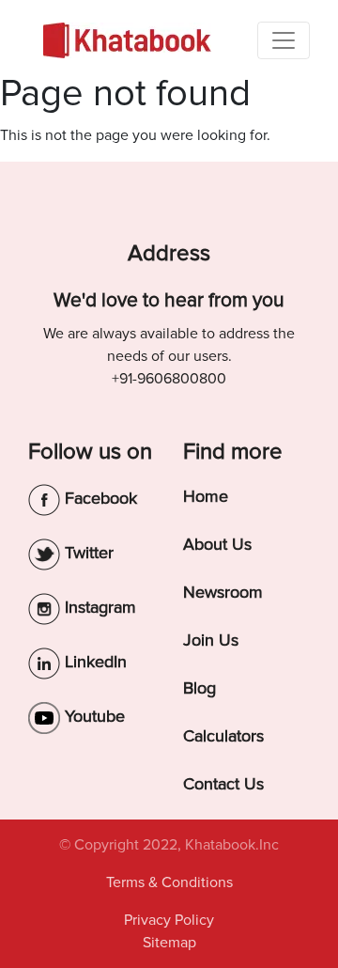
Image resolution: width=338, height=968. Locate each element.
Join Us (210, 640)
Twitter (87, 552)
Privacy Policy (169, 920)
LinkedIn (93, 661)
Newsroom (223, 592)
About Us (217, 544)
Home (205, 496)
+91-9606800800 (169, 378)
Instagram (98, 607)
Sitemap (169, 942)
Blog (199, 688)
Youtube (92, 716)
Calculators (223, 736)
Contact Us (223, 783)
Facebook (98, 498)
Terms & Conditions (169, 882)
